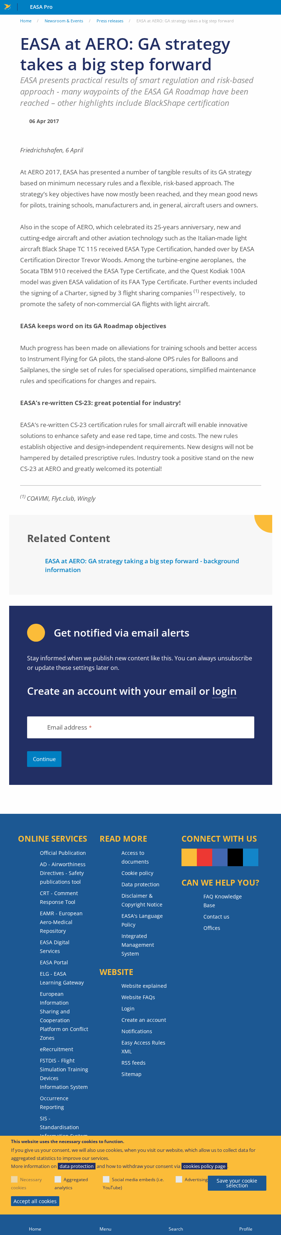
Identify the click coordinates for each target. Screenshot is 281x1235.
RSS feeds (133, 1062)
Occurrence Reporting (54, 1102)
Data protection (140, 884)
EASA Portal (54, 962)
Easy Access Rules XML (143, 1047)
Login (128, 1008)
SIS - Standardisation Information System (64, 1127)
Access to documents (135, 857)
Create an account (143, 1019)
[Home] (35, 1224)
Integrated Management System (137, 944)
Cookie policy (137, 872)
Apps (274, 7)
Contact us (216, 916)
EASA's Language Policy (142, 920)
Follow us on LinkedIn (250, 857)
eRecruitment (56, 1049)
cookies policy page (204, 1166)
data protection (77, 1166)
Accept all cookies (35, 1201)
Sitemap (131, 1074)
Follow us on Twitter (235, 857)
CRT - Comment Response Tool (59, 897)
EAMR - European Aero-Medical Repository (61, 922)
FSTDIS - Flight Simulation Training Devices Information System (64, 1073)
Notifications (136, 1031)
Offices (211, 927)
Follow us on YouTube (204, 857)
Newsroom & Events (64, 20)
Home (25, 20)
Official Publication (63, 852)
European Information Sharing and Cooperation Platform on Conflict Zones (64, 1015)
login (224, 691)
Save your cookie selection (237, 1183)
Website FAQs (138, 997)
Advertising (196, 1179)
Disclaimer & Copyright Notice (141, 900)
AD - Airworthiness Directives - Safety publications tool (63, 873)
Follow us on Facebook (220, 857)
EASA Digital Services (55, 946)
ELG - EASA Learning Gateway (62, 978)
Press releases (110, 20)
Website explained (144, 985)
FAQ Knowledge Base (222, 901)
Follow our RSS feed (189, 857)
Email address (67, 727)
